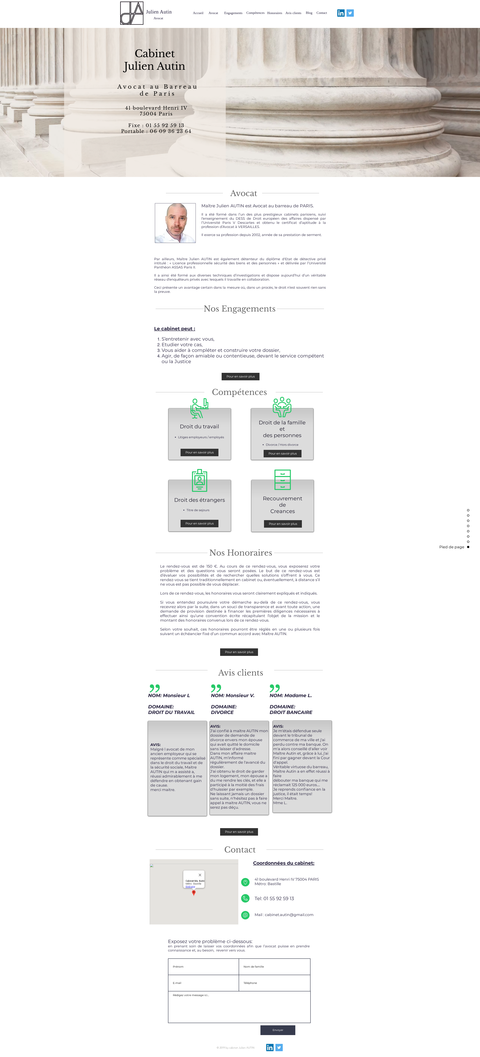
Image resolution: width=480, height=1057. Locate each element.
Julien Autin (154, 66)
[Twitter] (350, 13)
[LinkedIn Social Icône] (341, 13)
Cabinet (155, 53)
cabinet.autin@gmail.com (289, 914)
